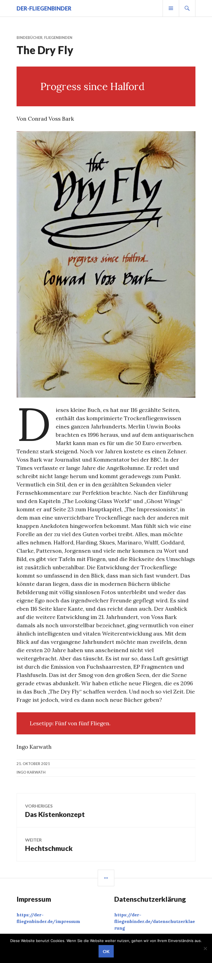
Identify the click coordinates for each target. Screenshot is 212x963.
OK (106, 951)
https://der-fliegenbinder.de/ (154, 921)
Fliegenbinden (58, 37)
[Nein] (205, 948)
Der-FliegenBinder (44, 8)
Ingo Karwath (31, 772)
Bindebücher (30, 37)
